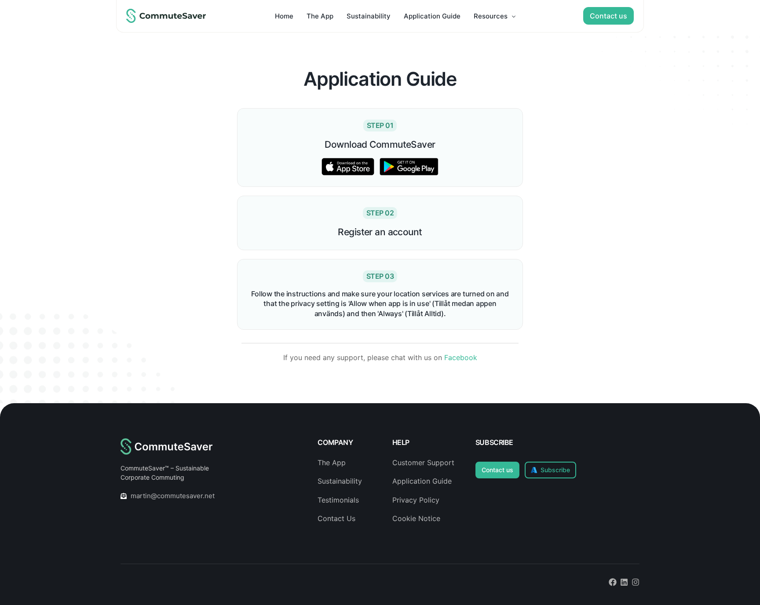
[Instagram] (635, 582)
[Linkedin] (624, 582)
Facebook (460, 357)
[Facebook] (613, 582)
